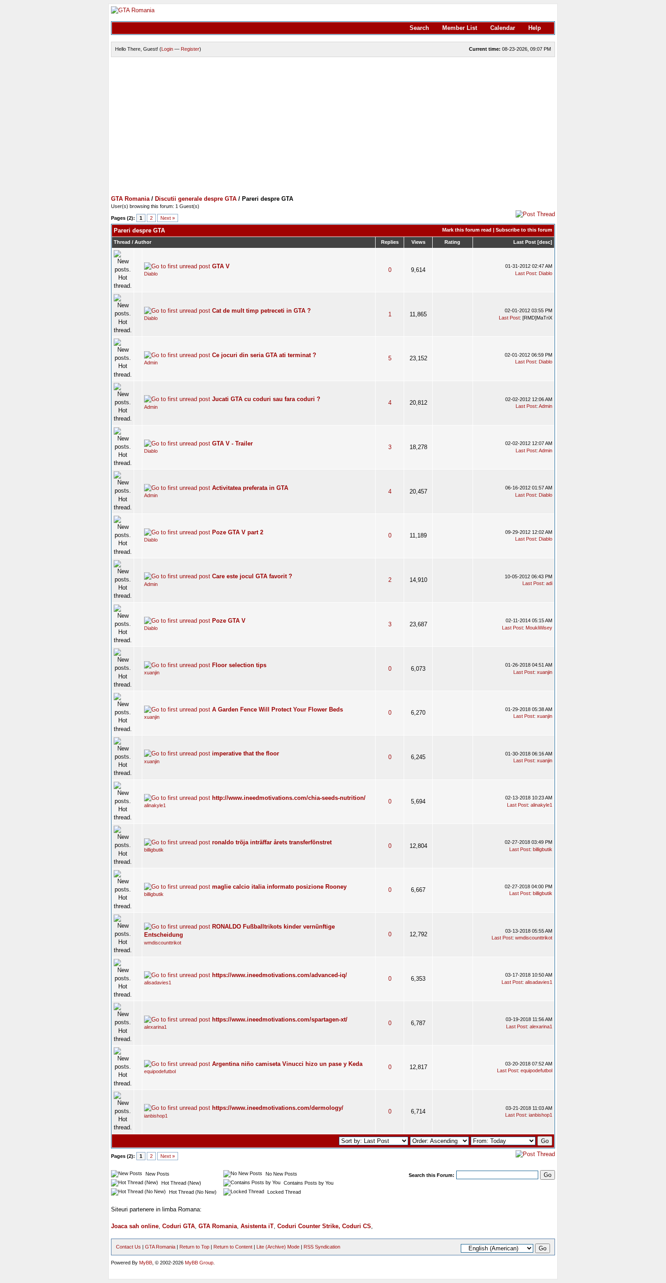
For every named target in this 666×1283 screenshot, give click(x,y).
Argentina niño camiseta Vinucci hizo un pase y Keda (287, 1063)
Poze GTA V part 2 (237, 532)
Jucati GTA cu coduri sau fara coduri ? (266, 399)
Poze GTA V (229, 620)
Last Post (524, 242)
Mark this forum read (467, 229)
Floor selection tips (239, 665)
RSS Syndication (322, 1246)
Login (167, 49)
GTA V (221, 266)
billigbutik (154, 849)
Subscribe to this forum (524, 229)
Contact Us (128, 1246)
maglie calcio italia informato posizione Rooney (279, 886)
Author (143, 242)
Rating (452, 242)
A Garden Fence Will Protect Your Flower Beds (277, 709)
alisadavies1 (157, 982)
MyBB (145, 1262)
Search (419, 27)
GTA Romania (130, 198)
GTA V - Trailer (232, 443)
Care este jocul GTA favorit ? (252, 576)
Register (190, 49)
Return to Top (194, 1246)
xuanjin (151, 672)
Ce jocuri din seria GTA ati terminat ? (264, 355)
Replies (390, 242)
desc (544, 242)
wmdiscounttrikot (162, 942)
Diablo (151, 273)
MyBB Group (199, 1262)
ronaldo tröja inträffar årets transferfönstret (272, 842)
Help (534, 27)
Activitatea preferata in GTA (250, 487)
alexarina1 (155, 1027)
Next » (167, 218)
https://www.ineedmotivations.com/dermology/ (277, 1107)
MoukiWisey (539, 627)
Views (418, 242)
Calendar (502, 27)
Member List (459, 27)
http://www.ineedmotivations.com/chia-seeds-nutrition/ (289, 797)
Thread (122, 242)
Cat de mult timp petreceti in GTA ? (261, 310)
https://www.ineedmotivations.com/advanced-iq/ (279, 975)
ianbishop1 (156, 1115)
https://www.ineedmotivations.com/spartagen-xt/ (279, 1019)
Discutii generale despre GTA (195, 198)
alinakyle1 (155, 805)
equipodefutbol (160, 1071)
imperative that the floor (245, 753)
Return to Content (232, 1246)
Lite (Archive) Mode (277, 1246)
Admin (151, 362)
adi (549, 583)
